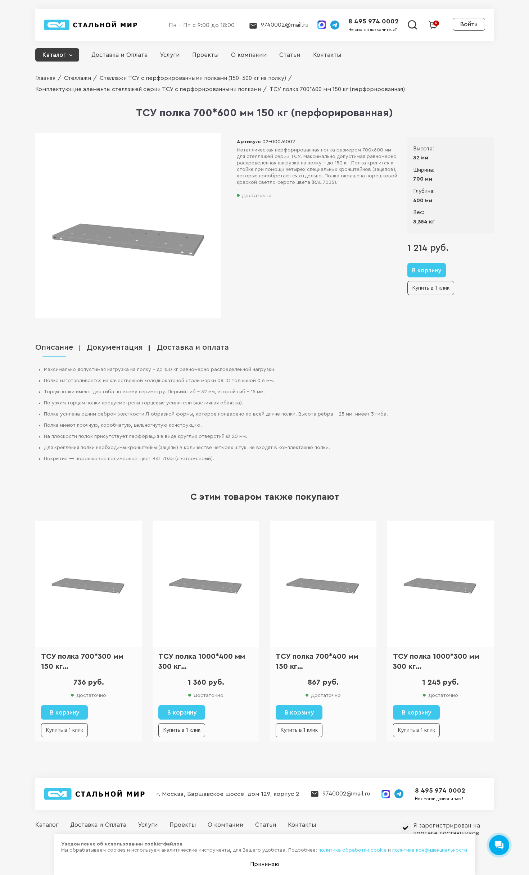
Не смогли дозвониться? (372, 30)
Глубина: (424, 191)
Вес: (418, 212)
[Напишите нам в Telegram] (334, 25)
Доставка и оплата (193, 347)
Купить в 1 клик (430, 288)
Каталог (54, 55)
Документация (115, 347)
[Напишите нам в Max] (321, 25)
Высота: (423, 148)
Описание (54, 347)
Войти (469, 24)
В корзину (426, 270)
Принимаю (264, 864)
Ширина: (423, 170)
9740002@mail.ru (284, 25)
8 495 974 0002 (373, 21)
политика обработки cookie (352, 850)
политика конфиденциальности (429, 850)
